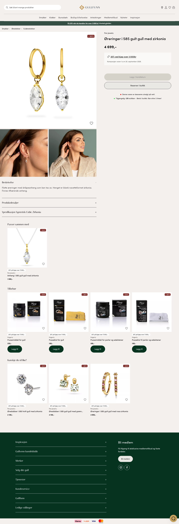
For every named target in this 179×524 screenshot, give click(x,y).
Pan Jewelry (108, 33)
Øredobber (16, 28)
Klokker (52, 17)
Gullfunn (19, 498)
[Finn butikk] (162, 7)
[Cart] (173, 7)
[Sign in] (166, 7)
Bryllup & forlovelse (79, 17)
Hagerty (10, 337)
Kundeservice (22, 488)
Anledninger (95, 17)
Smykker (42, 17)
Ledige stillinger (23, 507)
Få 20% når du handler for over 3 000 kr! (83, 23)
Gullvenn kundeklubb (26, 451)
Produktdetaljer (10, 202)
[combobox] (32, 7)
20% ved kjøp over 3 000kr (123, 56)
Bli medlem (125, 459)
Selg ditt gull (22, 470)
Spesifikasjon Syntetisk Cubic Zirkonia (21, 212)
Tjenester (20, 479)
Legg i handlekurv (138, 77)
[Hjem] (89, 7)
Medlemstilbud (111, 17)
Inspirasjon (135, 17)
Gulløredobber (29, 28)
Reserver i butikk (137, 85)
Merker (19, 460)
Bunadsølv (63, 17)
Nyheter (123, 17)
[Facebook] (126, 467)
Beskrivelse (8, 182)
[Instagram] (120, 467)
